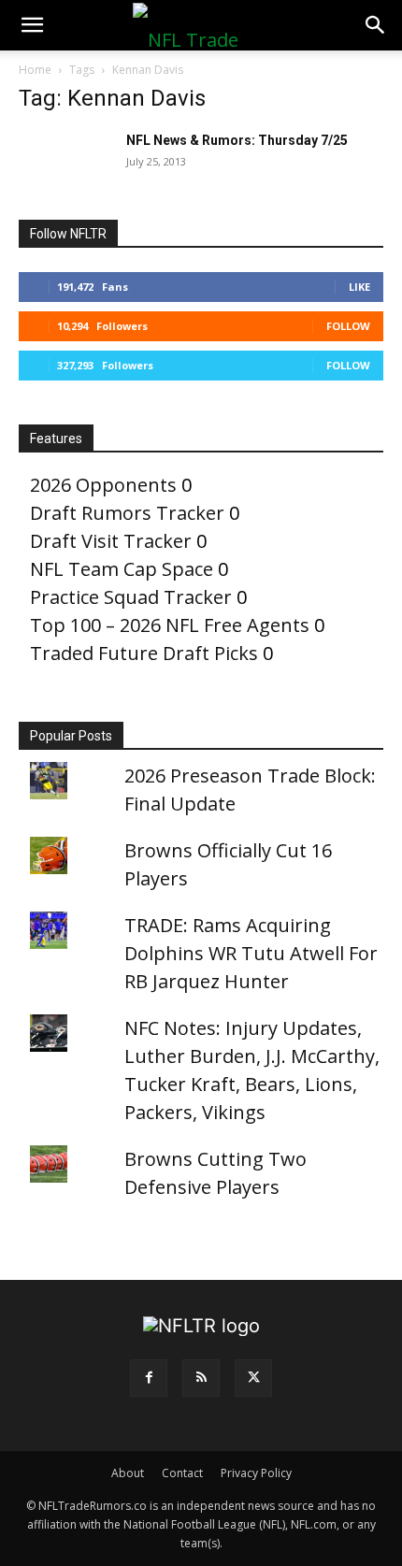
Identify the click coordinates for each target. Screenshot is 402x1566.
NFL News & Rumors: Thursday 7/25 (237, 140)
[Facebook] (148, 1378)
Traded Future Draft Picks (144, 653)
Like (359, 287)
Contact (182, 1473)
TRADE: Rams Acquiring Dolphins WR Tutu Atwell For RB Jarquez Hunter (251, 953)
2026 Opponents (103, 484)
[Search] (376, 25)
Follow (348, 326)
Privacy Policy (256, 1473)
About (127, 1473)
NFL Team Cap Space (121, 569)
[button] (32, 25)
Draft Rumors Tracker (127, 512)
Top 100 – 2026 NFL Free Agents (169, 625)
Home (35, 70)
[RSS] (201, 1378)
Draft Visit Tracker (111, 540)
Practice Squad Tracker (131, 597)
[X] (253, 1378)
